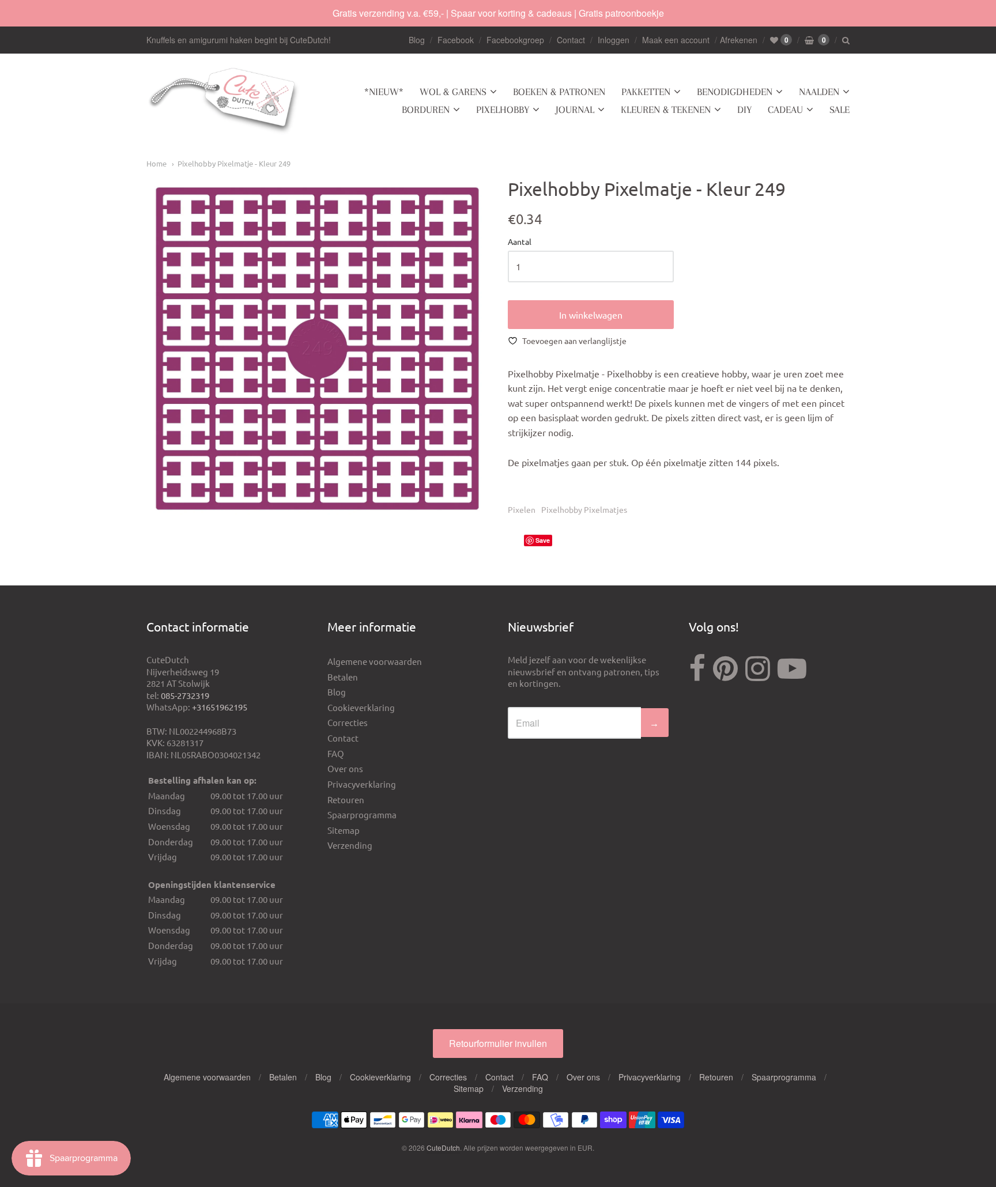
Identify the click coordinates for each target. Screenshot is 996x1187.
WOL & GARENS (453, 91)
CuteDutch (443, 1147)
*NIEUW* (383, 91)
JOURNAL (575, 109)
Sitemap (343, 830)
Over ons (345, 768)
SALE (839, 109)
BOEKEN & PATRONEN (559, 91)
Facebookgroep (515, 40)
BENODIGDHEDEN (734, 91)
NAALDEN (819, 91)
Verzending (349, 845)
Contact (571, 40)
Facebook (455, 40)
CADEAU (785, 109)
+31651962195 (219, 706)
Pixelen (521, 509)
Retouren (345, 799)
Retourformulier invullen (498, 1043)
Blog (417, 40)
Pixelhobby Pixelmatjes (584, 509)
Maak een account (676, 40)
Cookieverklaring (361, 707)
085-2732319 (185, 695)
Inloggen (613, 40)
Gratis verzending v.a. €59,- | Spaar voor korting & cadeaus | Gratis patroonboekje (498, 13)
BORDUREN (426, 109)
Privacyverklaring (361, 783)
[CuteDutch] (224, 101)
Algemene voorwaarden (374, 661)
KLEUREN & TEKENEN (666, 109)
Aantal (519, 242)
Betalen (342, 676)
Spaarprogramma (362, 814)
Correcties (347, 722)
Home (156, 163)
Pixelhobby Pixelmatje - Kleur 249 (234, 163)
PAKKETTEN (645, 91)
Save (542, 540)
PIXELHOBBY (502, 109)
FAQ (335, 753)
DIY (744, 109)
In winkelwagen (590, 314)
